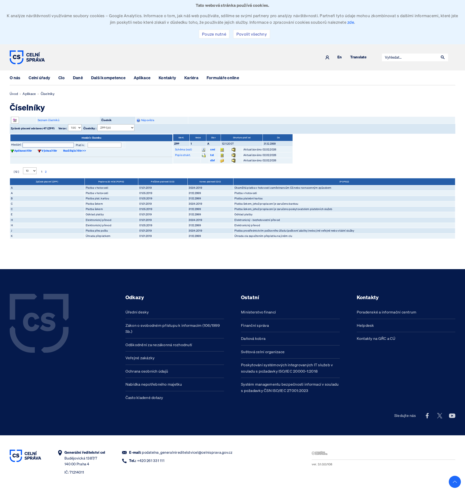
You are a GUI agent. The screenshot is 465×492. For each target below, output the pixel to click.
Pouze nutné (214, 34)
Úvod (14, 94)
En (339, 57)
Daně (78, 77)
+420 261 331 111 (150, 460)
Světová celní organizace (263, 351)
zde (350, 22)
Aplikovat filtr (23, 150)
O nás (15, 77)
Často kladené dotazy (144, 397)
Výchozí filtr (49, 150)
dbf (212, 160)
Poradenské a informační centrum (387, 312)
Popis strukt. (183, 155)
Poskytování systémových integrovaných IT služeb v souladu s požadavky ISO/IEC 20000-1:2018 (287, 368)
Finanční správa (255, 325)
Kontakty (167, 77)
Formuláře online (223, 77)
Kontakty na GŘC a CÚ (376, 338)
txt (212, 155)
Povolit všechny (251, 34)
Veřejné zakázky (140, 357)
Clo (61, 77)
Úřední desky (137, 312)
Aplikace (142, 77)
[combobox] (410, 57)
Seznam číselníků (48, 120)
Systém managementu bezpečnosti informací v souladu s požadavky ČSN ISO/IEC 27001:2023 (290, 387)
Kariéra (191, 77)
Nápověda (147, 120)
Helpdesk (365, 325)
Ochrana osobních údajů (146, 371)
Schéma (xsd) (183, 149)
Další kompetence (108, 77)
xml (212, 149)
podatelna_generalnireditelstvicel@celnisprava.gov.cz (187, 452)
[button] (442, 57)
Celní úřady (39, 77)
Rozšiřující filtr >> (74, 150)
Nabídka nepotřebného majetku (153, 384)
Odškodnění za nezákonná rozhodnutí (158, 344)
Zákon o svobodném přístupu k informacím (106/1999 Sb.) (172, 328)
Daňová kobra (253, 338)
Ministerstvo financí (258, 312)
